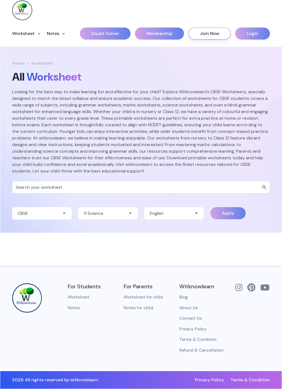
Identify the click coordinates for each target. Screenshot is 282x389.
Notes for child (138, 308)
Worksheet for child (143, 297)
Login (252, 33)
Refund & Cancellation (201, 350)
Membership (159, 33)
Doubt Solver (105, 33)
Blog (183, 297)
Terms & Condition (197, 339)
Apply (228, 213)
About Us (188, 308)
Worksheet (24, 33)
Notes (53, 33)
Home (18, 63)
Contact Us (190, 318)
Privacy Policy (193, 329)
